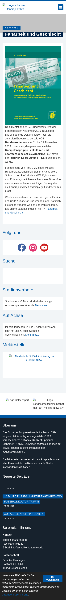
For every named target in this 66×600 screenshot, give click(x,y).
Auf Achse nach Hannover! (23, 514)
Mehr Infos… (42, 305)
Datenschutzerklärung (15, 594)
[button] (60, 7)
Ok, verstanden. (52, 578)
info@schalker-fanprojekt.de (27, 547)
